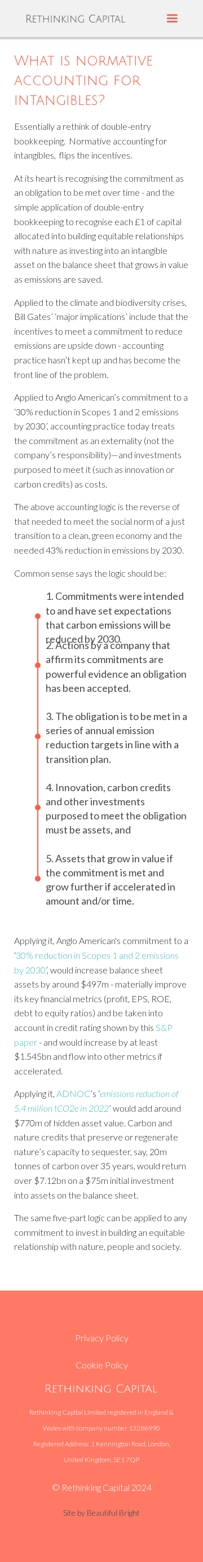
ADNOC (73, 1093)
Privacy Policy (102, 1337)
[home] (76, 18)
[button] (172, 18)
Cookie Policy (102, 1364)
